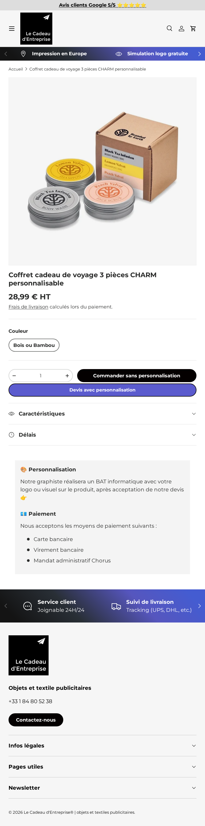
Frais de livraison (28, 307)
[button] (193, 28)
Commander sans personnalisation (136, 375)
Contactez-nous (36, 720)
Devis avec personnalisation (102, 390)
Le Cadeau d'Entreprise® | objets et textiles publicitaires (79, 812)
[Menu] (12, 28)
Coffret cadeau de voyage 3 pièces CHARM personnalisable (87, 69)
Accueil (16, 69)
